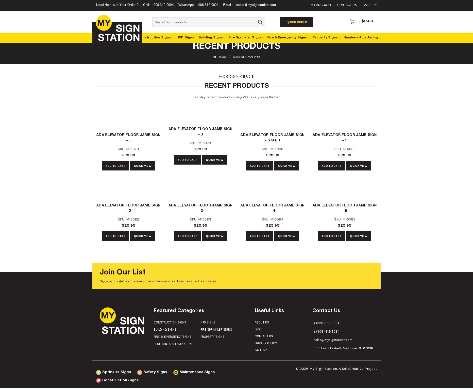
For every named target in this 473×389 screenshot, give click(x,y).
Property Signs (330, 37)
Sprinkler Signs (113, 372)
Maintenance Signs (183, 372)
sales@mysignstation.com (249, 5)
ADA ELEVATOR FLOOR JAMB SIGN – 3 (201, 208)
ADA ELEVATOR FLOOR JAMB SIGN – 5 (345, 208)
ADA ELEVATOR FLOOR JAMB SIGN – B (201, 132)
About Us (262, 322)
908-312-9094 (159, 5)
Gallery (370, 5)
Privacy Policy (266, 343)
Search (260, 22)
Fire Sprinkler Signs (260, 37)
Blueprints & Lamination (173, 344)
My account (321, 5)
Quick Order (297, 22)
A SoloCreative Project (358, 368)
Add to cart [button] (115, 166)
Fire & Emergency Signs (297, 37)
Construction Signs (182, 37)
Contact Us (347, 5)
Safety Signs (147, 372)
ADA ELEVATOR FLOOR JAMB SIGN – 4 (272, 208)
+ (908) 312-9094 (326, 323)
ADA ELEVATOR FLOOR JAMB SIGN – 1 (345, 138)
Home (222, 57)
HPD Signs (209, 37)
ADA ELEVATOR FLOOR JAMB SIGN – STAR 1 (272, 138)
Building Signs (230, 37)
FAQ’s (259, 329)
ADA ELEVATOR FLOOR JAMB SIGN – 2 (128, 208)
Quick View (142, 166)
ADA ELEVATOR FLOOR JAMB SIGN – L (128, 138)
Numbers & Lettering (362, 37)
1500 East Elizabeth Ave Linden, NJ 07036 (343, 348)
